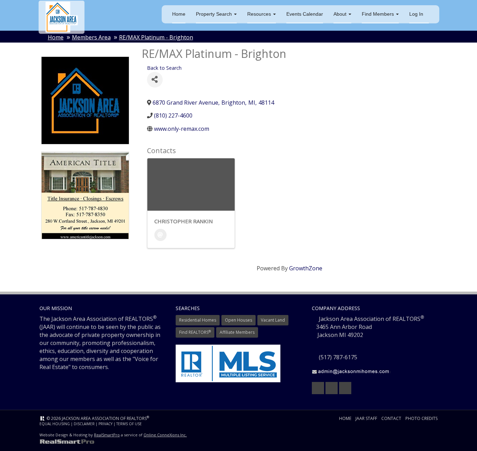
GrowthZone (305, 268)
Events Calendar (304, 14)
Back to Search (164, 68)
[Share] (155, 80)
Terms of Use (129, 423)
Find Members (378, 14)
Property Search (214, 14)
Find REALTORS (195, 332)
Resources (259, 14)
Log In (416, 14)
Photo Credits (421, 418)
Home (178, 14)
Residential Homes (197, 320)
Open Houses (238, 320)
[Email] (160, 235)
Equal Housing (54, 423)
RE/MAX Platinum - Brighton (156, 37)
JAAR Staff (366, 418)
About (340, 14)
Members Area (91, 37)
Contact (391, 418)
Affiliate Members (237, 332)
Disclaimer (84, 423)
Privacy (105, 423)
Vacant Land (273, 320)
